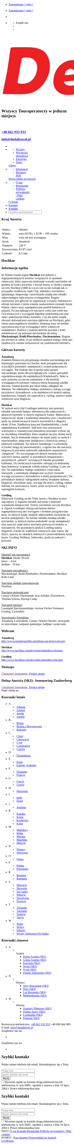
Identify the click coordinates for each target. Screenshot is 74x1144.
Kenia (20, 817)
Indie (19, 797)
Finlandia (22, 771)
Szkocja (21, 894)
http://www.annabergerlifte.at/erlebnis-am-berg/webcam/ (33, 641)
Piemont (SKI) (31, 1018)
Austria (20, 716)
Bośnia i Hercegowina (29, 726)
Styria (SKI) (30, 966)
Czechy (21, 749)
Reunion (21, 875)
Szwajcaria (23, 898)
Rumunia (22, 878)
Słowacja (22, 885)
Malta (20, 833)
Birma (20, 723)
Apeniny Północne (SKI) (37, 1008)
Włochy (21, 930)
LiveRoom (7, 1140)
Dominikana (24, 755)
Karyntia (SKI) (31, 963)
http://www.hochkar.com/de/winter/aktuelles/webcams (32, 650)
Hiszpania (22, 791)
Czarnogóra (23, 745)
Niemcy (21, 849)
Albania (20, 707)
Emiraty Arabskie (26, 765)
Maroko (21, 836)
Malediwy (22, 830)
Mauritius (22, 839)
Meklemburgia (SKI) (35, 995)
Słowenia (22, 888)
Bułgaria (21, 729)
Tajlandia (22, 907)
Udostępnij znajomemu (14, 673)
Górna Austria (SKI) (34, 959)
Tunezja (21, 914)
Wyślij (6, 1078)
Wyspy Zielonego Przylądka (33, 933)
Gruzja (20, 784)
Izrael (20, 800)
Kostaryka (22, 820)
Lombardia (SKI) (33, 1014)
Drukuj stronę (36, 673)
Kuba (20, 823)
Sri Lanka (22, 891)
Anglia (20, 713)
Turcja (20, 917)
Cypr (19, 742)
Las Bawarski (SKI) (34, 992)
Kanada (21, 813)
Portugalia (22, 868)
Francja (21, 775)
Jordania (21, 807)
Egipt (20, 762)
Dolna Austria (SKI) (34, 956)
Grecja (20, 781)
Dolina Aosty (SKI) (34, 1011)
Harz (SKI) (29, 989)
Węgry (20, 927)
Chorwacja (23, 739)
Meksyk (21, 843)
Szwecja (21, 901)
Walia (20, 923)
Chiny (20, 736)
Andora (20, 710)
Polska (20, 865)
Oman (20, 859)
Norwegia (22, 852)
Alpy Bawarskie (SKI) (36, 985)
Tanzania (22, 911)
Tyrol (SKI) (29, 969)
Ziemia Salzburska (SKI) (37, 972)
